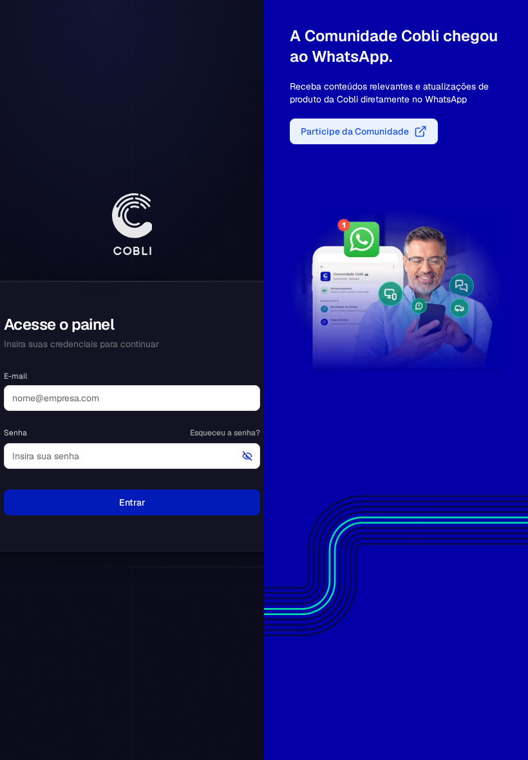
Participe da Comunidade (355, 131)
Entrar (132, 502)
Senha (15, 433)
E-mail (15, 376)
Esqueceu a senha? (225, 433)
